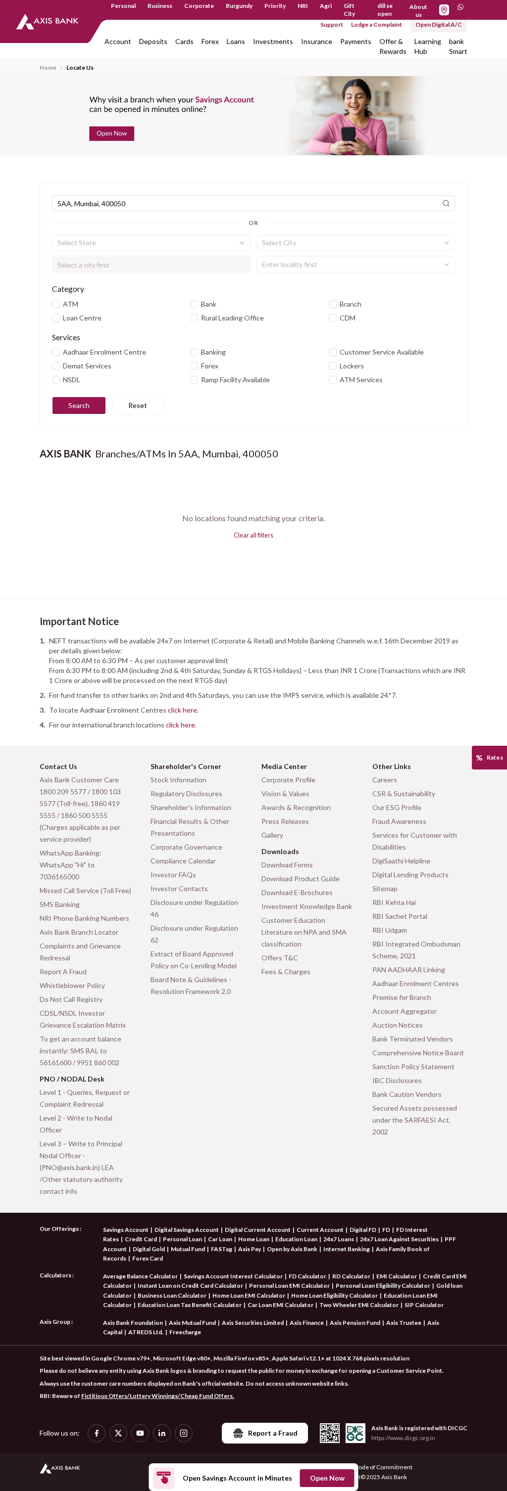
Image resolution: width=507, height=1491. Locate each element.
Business (160, 5)
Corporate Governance (186, 847)
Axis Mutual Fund (192, 1322)
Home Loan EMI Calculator (248, 1295)
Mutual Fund (188, 1249)
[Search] (446, 203)
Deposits (153, 41)
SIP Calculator (424, 1305)
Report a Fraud (273, 1433)
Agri (326, 5)
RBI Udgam (389, 930)
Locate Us (80, 67)
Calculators (55, 1275)
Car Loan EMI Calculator (280, 1305)
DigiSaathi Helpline (401, 861)
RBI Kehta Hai (394, 902)
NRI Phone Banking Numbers (84, 918)
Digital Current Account (258, 1229)
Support (331, 24)
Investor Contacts (179, 888)
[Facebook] (96, 1433)
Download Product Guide (300, 878)
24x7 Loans (338, 1239)
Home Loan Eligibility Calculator (334, 1295)
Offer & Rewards (392, 46)
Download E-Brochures (297, 892)
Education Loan (296, 1239)
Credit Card (141, 1239)
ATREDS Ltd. (145, 1332)
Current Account (320, 1229)
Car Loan (220, 1239)
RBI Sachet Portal (399, 916)
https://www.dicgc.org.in (403, 1438)
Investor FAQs (173, 874)
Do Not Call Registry (71, 999)
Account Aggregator (404, 1011)
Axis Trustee (403, 1322)
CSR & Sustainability (403, 793)
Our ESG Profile (396, 807)
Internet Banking (346, 1249)
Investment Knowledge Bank (306, 906)
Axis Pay (249, 1249)
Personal (123, 5)
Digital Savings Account (186, 1229)
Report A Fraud (63, 971)
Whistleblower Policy (72, 985)
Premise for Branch (401, 997)
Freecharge (185, 1332)
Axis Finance (307, 1322)
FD (386, 1229)
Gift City (349, 9)
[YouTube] (140, 1433)
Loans (236, 41)
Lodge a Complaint (376, 24)
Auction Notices (397, 1025)
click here (182, 710)
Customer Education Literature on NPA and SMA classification (304, 932)
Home (48, 67)
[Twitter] (118, 1433)
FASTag (221, 1249)
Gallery (272, 835)
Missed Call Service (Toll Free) (85, 890)
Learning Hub (427, 46)
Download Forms (287, 864)
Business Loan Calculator (172, 1295)
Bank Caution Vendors (407, 1094)
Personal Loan (182, 1239)
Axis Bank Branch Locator (79, 932)
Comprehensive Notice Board (417, 1052)
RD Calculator (351, 1276)
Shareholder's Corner (186, 766)
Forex (210, 41)
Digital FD (363, 1229)
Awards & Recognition (296, 807)
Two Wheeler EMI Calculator (359, 1305)
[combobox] (151, 243)
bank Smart (458, 46)
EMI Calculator (396, 1276)
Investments (273, 41)
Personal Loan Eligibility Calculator (383, 1285)
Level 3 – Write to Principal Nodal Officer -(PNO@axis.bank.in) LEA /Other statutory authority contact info (81, 1167)
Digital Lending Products (410, 874)
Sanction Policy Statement (413, 1066)
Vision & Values (285, 793)
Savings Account (126, 1229)
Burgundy (239, 5)
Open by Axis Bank (292, 1249)
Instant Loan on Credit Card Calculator (190, 1285)
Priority (275, 5)
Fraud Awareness (399, 821)
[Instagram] (184, 1433)
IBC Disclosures (397, 1080)
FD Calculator (307, 1276)
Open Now (327, 1478)
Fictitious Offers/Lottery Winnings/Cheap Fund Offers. (157, 1396)
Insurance (316, 41)
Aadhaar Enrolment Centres (415, 983)
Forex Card (147, 1258)
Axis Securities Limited (253, 1322)
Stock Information (178, 779)
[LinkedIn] (162, 1433)
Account (117, 41)
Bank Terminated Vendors (412, 1039)
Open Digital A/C (438, 24)
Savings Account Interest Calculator (233, 1276)
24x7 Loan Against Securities (399, 1239)
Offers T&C (279, 957)
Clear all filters (253, 535)
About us (418, 10)
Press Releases (285, 821)
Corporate (199, 5)
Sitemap (385, 888)
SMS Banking (60, 904)
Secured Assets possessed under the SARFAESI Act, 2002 (414, 1120)
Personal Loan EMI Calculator (289, 1285)
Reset (137, 405)
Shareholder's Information (191, 807)
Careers (384, 779)
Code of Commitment (383, 1467)
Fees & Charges (285, 971)
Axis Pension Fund (355, 1322)
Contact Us (58, 766)
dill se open (385, 9)
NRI (303, 5)
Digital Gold (149, 1249)
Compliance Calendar (183, 861)
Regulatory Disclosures (186, 793)
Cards (184, 41)
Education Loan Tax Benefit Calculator (190, 1305)
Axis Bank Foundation (133, 1322)
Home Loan (253, 1239)
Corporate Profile (288, 779)
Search (79, 405)
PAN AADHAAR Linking (408, 969)
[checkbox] (56, 304)
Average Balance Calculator (140, 1276)
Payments (355, 41)
